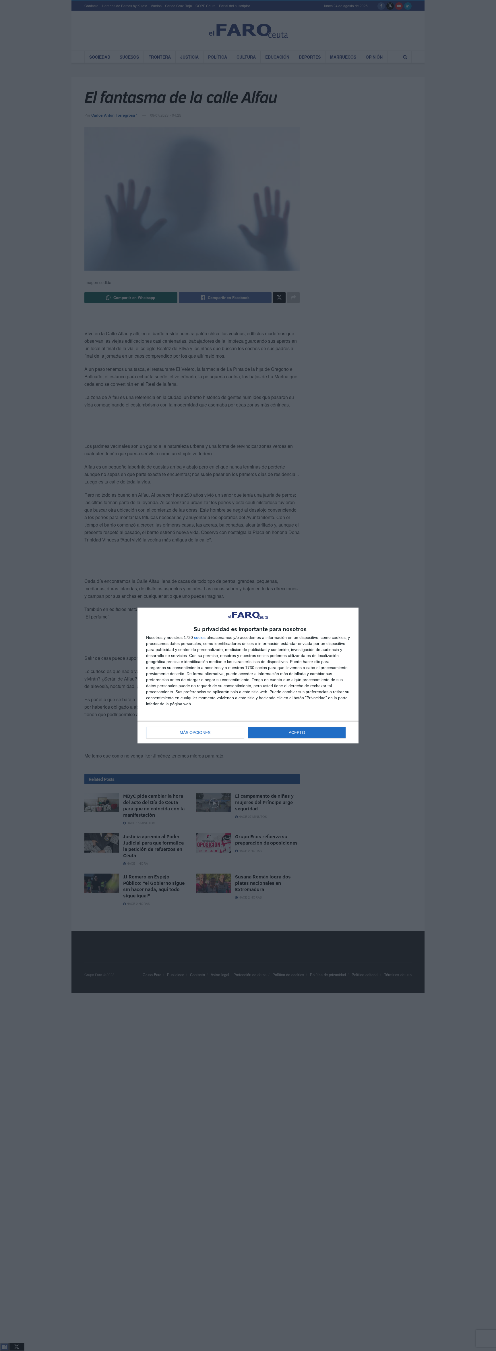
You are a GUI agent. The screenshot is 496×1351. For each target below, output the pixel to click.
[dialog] (248, 675)
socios (200, 637)
